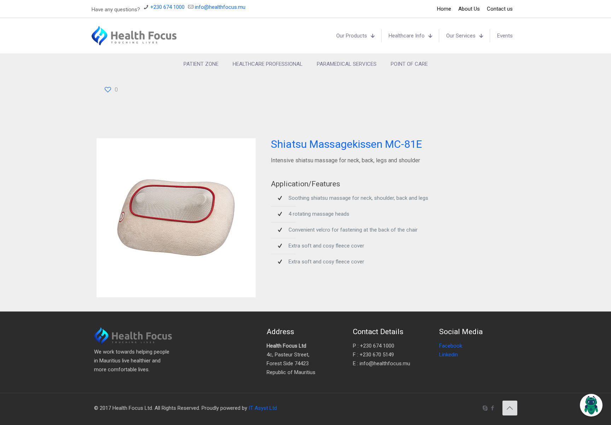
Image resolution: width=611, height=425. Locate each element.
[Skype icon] (485, 408)
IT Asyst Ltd (263, 408)
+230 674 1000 (167, 7)
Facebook (450, 346)
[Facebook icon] (492, 408)
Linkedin (448, 354)
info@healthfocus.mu (220, 7)
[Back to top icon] (509, 408)
